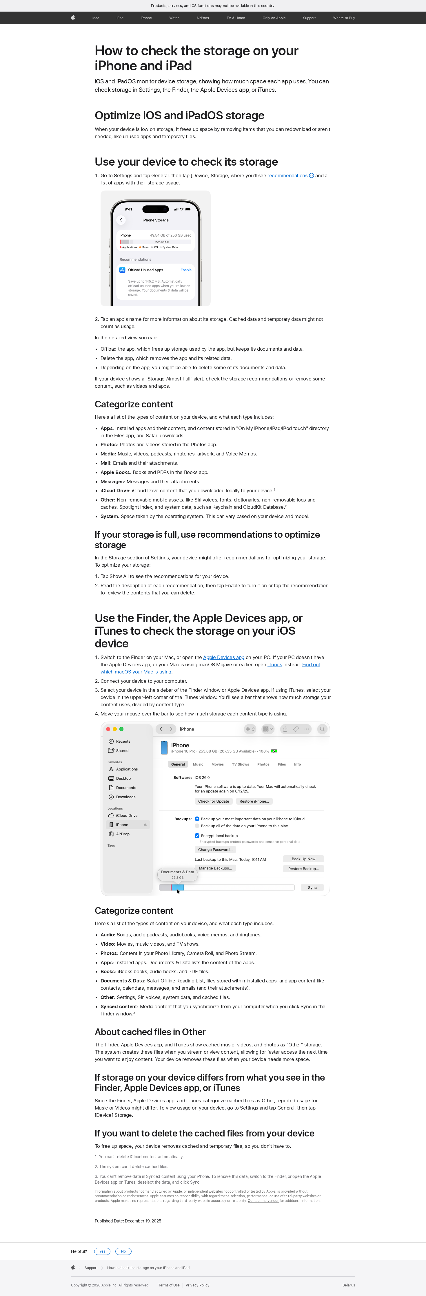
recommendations (287, 175)
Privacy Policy (198, 1285)
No (123, 1251)
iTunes (274, 664)
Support (91, 1268)
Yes (102, 1251)
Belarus (349, 1285)
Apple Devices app (223, 657)
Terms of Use (169, 1285)
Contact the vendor (263, 1201)
